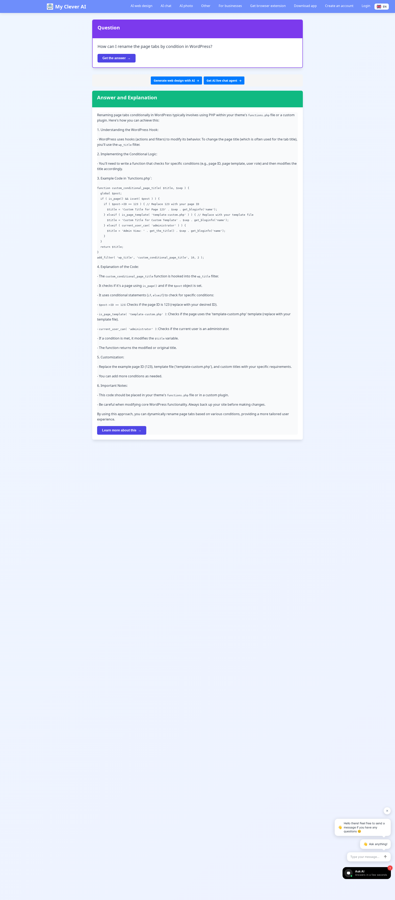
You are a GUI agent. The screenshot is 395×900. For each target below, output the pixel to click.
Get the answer (114, 58)
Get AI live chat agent (222, 80)
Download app (305, 5)
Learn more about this (119, 430)
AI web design (141, 5)
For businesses (230, 5)
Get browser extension (268, 5)
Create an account (339, 5)
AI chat (166, 5)
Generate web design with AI (174, 80)
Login (366, 5)
